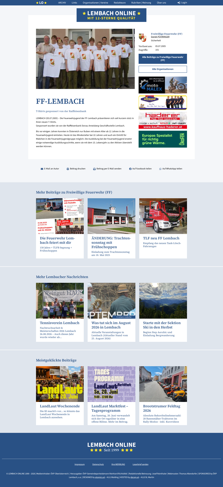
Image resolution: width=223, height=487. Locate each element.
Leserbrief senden (140, 464)
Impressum (80, 464)
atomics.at (100, 477)
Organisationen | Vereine (95, 3)
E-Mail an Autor (51, 168)
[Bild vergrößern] (143, 37)
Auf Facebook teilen (142, 168)
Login (184, 2)
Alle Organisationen (162, 69)
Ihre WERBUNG (118, 464)
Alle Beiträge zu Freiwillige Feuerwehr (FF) (162, 58)
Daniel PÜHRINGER (160, 36)
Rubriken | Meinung (141, 3)
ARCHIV (62, 3)
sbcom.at (134, 477)
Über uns (161, 3)
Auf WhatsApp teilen (172, 168)
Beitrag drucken (77, 168)
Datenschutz (98, 464)
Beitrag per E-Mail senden (109, 168)
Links (74, 3)
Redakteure (120, 3)
